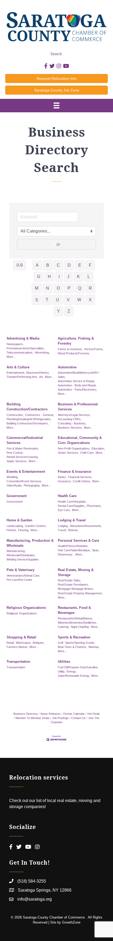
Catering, (63, 626)
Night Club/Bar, (80, 626)
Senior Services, (68, 452)
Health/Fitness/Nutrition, (73, 546)
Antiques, (38, 642)
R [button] (90, 288)
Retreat (73, 530)
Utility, (61, 671)
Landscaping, (15, 525)
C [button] (58, 265)
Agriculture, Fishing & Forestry (76, 340)
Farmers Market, (17, 646)
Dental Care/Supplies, (71, 505)
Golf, (61, 642)
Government (17, 496)
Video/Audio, (14, 485)
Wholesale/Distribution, (21, 555)
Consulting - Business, (72, 423)
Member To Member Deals (32, 718)
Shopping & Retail (21, 637)
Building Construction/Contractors (27, 406)
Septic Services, (17, 461)
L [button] (89, 276)
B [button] (47, 265)
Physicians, (94, 505)
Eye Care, (64, 510)
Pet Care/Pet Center (19, 579)
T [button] (47, 300)
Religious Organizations (26, 608)
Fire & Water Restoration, (23, 448)
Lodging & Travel (72, 520)
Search (56, 54)
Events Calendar (74, 713)
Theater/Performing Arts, (22, 376)
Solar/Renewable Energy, (74, 675)
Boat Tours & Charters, (72, 646)
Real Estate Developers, (73, 584)
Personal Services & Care (78, 541)
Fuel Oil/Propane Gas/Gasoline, (78, 667)
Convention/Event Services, (24, 481)
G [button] (38, 276)
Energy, (71, 671)
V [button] (68, 300)
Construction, (15, 414)
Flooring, (23, 530)
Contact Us (78, 718)
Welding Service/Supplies (23, 559)
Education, (98, 448)
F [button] (90, 265)
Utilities (64, 662)
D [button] (69, 265)
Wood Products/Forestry (73, 353)
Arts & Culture (18, 367)
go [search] (58, 244)
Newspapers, (15, 344)
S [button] (36, 300)
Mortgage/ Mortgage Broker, (76, 588)
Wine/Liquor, (23, 642)
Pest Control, (15, 452)
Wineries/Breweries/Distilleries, (77, 622)
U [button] (57, 300)
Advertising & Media (23, 338)
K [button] (78, 276)
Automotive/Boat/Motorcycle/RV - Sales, (79, 374)
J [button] (68, 276)
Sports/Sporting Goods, (80, 642)
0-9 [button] (20, 265)
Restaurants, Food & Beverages (74, 610)
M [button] (36, 288)
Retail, (10, 642)
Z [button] (69, 311)
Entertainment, (16, 372)
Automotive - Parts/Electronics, (77, 389)
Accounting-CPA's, (69, 419)
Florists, (12, 530)
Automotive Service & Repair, (76, 381)
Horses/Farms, (94, 349)
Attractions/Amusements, (86, 525)
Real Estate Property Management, (80, 593)
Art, (41, 376)
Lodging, (63, 525)
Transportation (18, 662)
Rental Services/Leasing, (22, 456)
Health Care (67, 496)
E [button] (79, 265)
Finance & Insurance (74, 472)
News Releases (50, 713)
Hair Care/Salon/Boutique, (74, 550)
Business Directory (25, 713)
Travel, (62, 530)
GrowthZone (71, 922)
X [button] (90, 300)
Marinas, (94, 646)
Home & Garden (19, 520)
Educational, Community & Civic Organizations (80, 440)
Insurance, (64, 481)
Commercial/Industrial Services (25, 440)
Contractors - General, (39, 414)
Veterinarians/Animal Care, (23, 575)
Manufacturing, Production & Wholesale (30, 543)
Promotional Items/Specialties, (26, 348)
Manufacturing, (16, 551)
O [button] (58, 288)
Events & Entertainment (26, 472)
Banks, (62, 477)
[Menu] (56, 105)
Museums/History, (37, 372)
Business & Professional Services (78, 406)
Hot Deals (93, 713)
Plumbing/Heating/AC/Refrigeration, (29, 419)
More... (11, 356)
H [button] (49, 276)
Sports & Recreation (74, 637)
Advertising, (42, 352)
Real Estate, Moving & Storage (76, 572)
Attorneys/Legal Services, (74, 414)
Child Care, (87, 452)
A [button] (37, 265)
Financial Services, (80, 477)
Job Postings (60, 718)
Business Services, (70, 427)
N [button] (47, 288)
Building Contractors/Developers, (28, 423)
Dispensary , (66, 554)
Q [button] (79, 288)
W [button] (79, 300)
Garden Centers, (36, 525)
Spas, (95, 550)
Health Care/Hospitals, (72, 501)
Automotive (67, 367)
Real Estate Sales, (69, 580)
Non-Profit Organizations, (74, 448)
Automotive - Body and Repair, (77, 385)
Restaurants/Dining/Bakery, (75, 618)
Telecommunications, (20, 352)
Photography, (32, 485)
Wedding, (12, 477)
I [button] (59, 276)
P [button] (69, 288)
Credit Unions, (82, 481)
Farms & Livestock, (70, 349)
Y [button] (58, 311)
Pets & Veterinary (20, 570)
